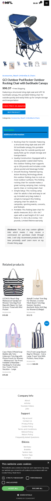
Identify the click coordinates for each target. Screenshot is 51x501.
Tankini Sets (27, 452)
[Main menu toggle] (46, 3)
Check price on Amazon (14, 106)
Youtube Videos (27, 406)
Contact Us (27, 421)
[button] (25, 494)
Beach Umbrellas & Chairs (24, 75)
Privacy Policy (27, 423)
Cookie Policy (27, 426)
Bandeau (27, 446)
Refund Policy (27, 432)
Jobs (27, 408)
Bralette (27, 449)
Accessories (7, 75)
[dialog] (25, 480)
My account (27, 418)
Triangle (27, 457)
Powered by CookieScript (25, 498)
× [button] (48, 463)
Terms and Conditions (27, 429)
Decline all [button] (37, 488)
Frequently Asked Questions (27, 437)
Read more (17, 473)
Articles (27, 403)
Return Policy (27, 434)
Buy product (14, 112)
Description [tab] (9, 130)
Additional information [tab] (14, 134)
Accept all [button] (13, 488)
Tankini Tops (27, 455)
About (27, 400)
